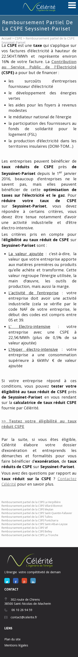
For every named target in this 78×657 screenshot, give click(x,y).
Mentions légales (16, 645)
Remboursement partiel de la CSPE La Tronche (30, 535)
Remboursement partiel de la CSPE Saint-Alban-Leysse (35, 524)
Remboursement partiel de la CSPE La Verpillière (31, 502)
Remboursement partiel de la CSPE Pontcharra (30, 520)
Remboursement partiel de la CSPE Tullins (27, 517)
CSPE (18, 38)
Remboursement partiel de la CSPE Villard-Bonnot (32, 506)
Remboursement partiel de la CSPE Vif (25, 528)
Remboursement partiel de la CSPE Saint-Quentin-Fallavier (37, 513)
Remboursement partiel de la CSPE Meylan (27, 509)
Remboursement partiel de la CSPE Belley (27, 531)
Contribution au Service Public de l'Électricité (39, 64)
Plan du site (12, 639)
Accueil (6, 38)
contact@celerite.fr (24, 617)
